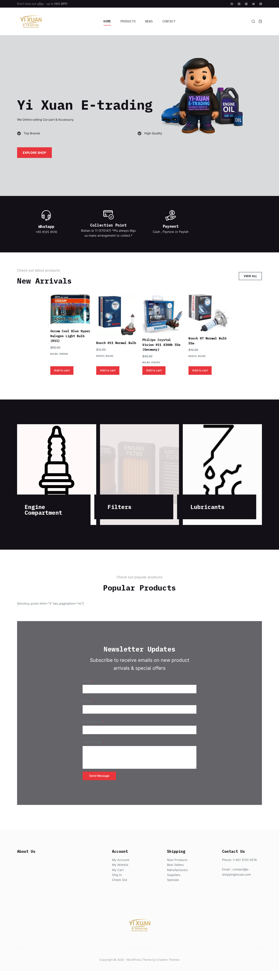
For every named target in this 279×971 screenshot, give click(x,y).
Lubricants (207, 506)
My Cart (118, 870)
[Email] (253, 4)
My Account (120, 860)
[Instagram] (246, 4)
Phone (88, 701)
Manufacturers (177, 870)
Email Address (93, 721)
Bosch (100, 355)
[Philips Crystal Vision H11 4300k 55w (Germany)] (162, 313)
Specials (173, 880)
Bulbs (54, 353)
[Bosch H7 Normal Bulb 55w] (208, 312)
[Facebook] (232, 4)
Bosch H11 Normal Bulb (116, 343)
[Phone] (260, 4)
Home (107, 21)
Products (128, 21)
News (149, 21)
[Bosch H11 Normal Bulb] (116, 315)
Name (88, 681)
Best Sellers (175, 865)
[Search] (253, 21)
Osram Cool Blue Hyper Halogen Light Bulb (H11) (70, 336)
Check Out (119, 880)
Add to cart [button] (62, 370)
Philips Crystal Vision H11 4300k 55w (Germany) (161, 345)
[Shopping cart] (260, 21)
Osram (63, 353)
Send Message (99, 776)
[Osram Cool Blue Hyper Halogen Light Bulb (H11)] (70, 309)
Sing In (117, 875)
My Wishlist (120, 865)
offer (40, 4)
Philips (155, 362)
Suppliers (173, 875)
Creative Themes (168, 959)
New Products (177, 860)
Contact (169, 21)
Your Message (93, 742)
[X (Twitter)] (239, 4)
